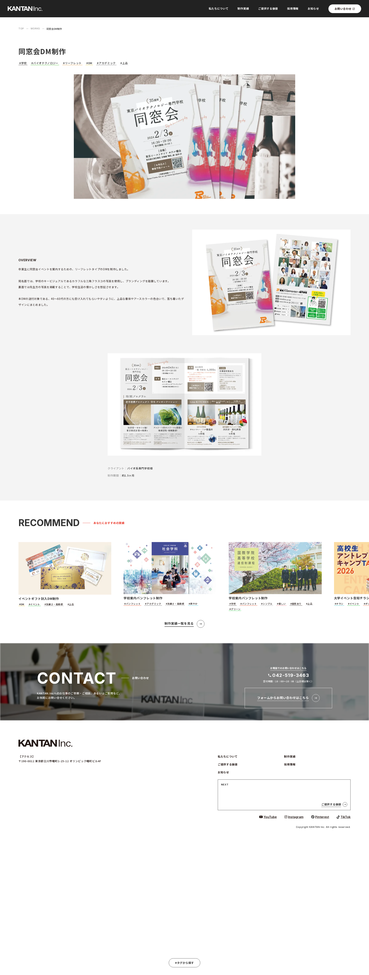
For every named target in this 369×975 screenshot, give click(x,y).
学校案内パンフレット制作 (143, 598)
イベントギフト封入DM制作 (38, 598)
